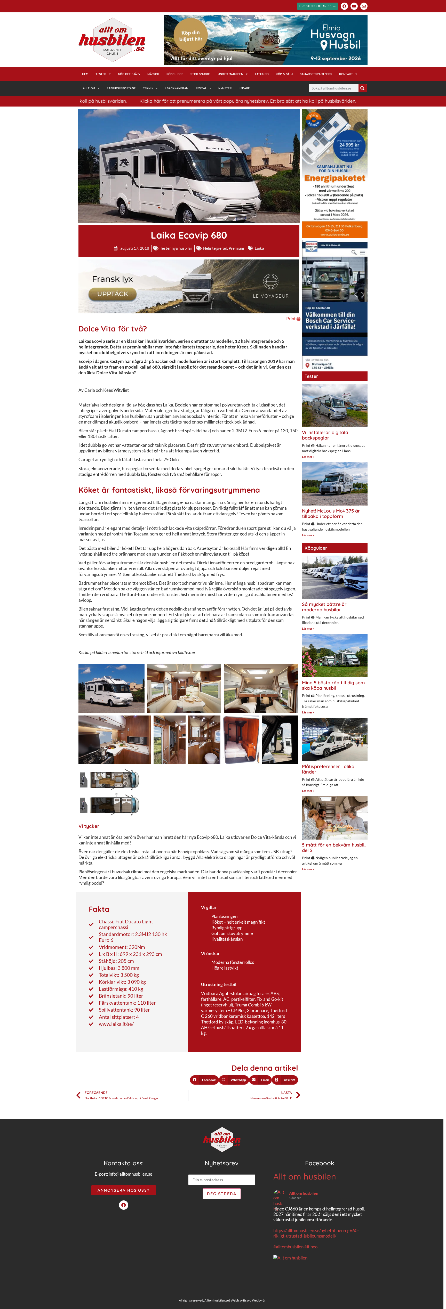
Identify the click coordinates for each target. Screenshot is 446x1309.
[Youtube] (354, 6)
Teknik (148, 88)
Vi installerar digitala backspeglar (325, 435)
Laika (259, 248)
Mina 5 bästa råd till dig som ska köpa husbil (333, 685)
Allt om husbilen (304, 1176)
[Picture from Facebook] (297, 1284)
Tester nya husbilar (176, 248)
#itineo (310, 1246)
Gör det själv (129, 74)
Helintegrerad (215, 248)
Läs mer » (308, 457)
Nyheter (225, 88)
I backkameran (176, 88)
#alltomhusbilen (288, 1246)
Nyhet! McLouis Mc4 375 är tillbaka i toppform (331, 513)
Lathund (262, 74)
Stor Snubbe (200, 74)
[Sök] (363, 88)
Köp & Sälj (284, 74)
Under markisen (230, 74)
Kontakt (346, 74)
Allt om (89, 88)
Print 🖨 (293, 318)
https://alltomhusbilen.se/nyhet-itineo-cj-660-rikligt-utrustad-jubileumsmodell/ (316, 1233)
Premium (236, 248)
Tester (100, 74)
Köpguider (175, 74)
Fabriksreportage (121, 88)
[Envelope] (364, 6)
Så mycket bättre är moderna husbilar (324, 607)
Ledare (244, 88)
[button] (204, 1080)
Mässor (153, 74)
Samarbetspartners (316, 74)
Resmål (201, 88)
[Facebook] (344, 6)
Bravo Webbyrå (254, 1300)
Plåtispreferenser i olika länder (328, 769)
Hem (85, 74)
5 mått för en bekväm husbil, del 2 (333, 847)
